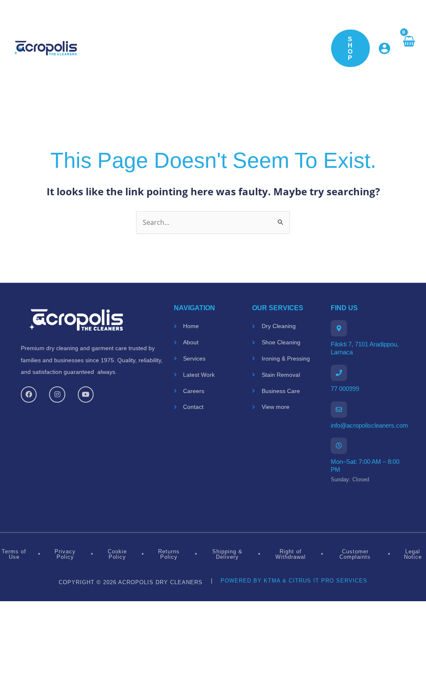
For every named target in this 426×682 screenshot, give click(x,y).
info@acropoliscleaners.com (369, 424)
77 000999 (345, 388)
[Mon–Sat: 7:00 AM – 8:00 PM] (339, 446)
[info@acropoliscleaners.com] (339, 409)
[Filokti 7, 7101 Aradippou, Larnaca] (339, 328)
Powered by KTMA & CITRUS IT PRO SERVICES (293, 580)
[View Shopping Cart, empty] (408, 48)
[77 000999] (339, 373)
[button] (350, 48)
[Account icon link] (384, 48)
